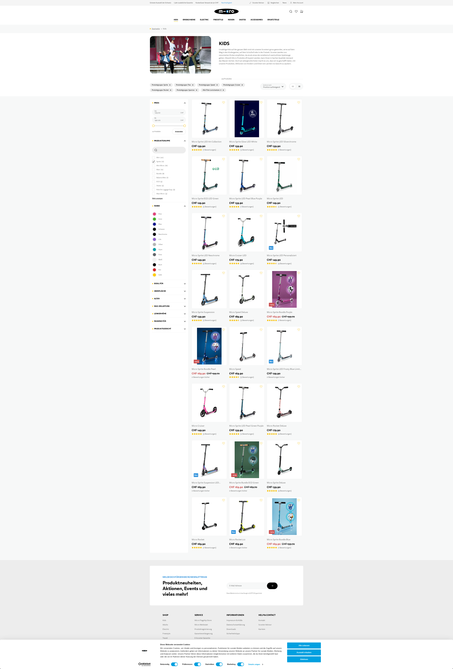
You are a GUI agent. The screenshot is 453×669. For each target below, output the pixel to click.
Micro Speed (235, 369)
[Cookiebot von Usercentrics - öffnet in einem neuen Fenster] (144, 664)
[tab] (169, 103)
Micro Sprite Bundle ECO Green (244, 482)
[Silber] (169, 244)
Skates (242, 19)
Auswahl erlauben (304, 652)
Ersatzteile (273, 19)
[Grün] (169, 219)
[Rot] (169, 270)
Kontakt (261, 620)
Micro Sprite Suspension (203, 312)
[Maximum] (184, 126)
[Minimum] (153, 126)
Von (156, 111)
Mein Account (298, 3)
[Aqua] (169, 249)
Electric (204, 19)
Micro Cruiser (198, 425)
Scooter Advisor (258, 3)
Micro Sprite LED (275, 198)
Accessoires (257, 19)
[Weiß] (169, 260)
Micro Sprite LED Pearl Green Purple (246, 425)
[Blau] (169, 224)
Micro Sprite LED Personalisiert (281, 255)
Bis (155, 118)
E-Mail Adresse (235, 585)
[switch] (197, 664)
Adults (165, 624)
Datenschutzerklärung (235, 624)
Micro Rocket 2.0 (237, 539)
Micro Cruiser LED (237, 255)
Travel (165, 638)
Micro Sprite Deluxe (276, 482)
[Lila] (169, 239)
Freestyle (218, 19)
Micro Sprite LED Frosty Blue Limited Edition (284, 369)
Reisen (231, 19)
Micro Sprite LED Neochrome (205, 255)
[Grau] (169, 255)
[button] (291, 11)
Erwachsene (189, 19)
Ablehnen (304, 659)
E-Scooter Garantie (202, 638)
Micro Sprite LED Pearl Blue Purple (245, 198)
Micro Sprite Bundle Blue (278, 539)
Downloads (231, 629)
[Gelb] (169, 275)
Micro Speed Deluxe (238, 312)
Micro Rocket (198, 539)
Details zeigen (254, 664)
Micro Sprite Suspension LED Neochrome (205, 483)
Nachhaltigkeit (226, 3)
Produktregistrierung (203, 629)
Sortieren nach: (268, 85)
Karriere (261, 629)
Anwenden (179, 131)
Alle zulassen (304, 645)
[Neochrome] (169, 234)
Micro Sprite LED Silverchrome (281, 141)
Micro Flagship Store (203, 620)
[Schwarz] (169, 229)
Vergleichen (275, 3)
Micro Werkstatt (201, 624)
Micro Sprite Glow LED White (243, 141)
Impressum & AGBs (234, 620)
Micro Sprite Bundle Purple (279, 312)
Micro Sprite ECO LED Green (205, 198)
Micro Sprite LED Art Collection (206, 141)
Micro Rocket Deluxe (276, 425)
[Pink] (169, 214)
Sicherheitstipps (233, 633)
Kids (176, 19)
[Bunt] (169, 265)
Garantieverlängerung (203, 633)
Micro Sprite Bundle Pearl (204, 369)
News (285, 3)
